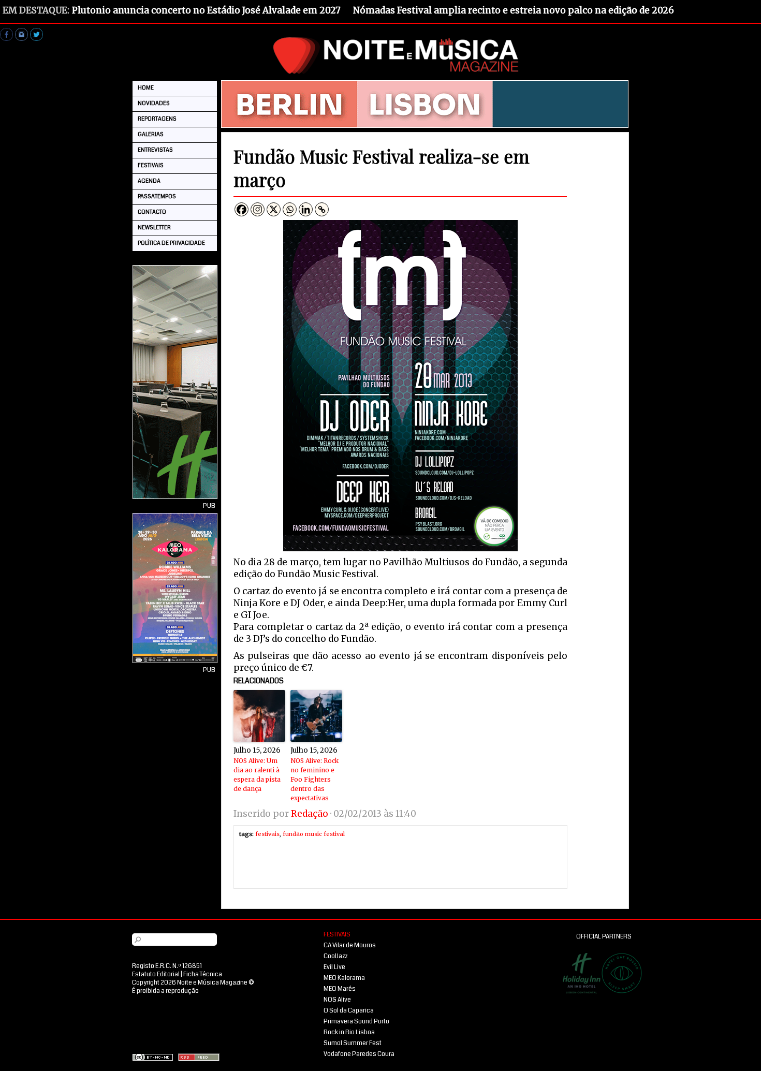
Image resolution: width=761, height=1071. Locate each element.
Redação (309, 813)
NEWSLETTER (154, 227)
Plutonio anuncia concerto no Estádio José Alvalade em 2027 (206, 10)
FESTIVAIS (151, 165)
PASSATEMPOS (157, 196)
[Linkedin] (306, 209)
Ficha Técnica (202, 974)
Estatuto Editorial (156, 974)
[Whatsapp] (290, 209)
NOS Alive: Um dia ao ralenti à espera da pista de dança (257, 775)
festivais (267, 834)
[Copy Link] (322, 209)
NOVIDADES (154, 103)
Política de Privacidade (171, 243)
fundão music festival (314, 834)
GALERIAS (151, 134)
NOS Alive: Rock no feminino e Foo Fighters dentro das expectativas (314, 779)
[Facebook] (241, 209)
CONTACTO (152, 212)
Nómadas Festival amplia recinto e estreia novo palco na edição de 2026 (513, 10)
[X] (274, 209)
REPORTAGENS (157, 119)
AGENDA (149, 181)
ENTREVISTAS (155, 150)
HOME (146, 88)
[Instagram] (258, 209)
